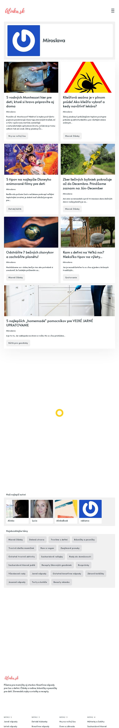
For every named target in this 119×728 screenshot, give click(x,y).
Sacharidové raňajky (52, 556)
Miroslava (10, 111)
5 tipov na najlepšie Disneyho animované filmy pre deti (28, 181)
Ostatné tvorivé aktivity (22, 556)
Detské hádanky (39, 721)
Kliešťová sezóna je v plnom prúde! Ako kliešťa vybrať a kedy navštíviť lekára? (84, 101)
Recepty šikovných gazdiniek (57, 565)
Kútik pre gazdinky (18, 343)
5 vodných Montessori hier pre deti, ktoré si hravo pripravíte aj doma (30, 101)
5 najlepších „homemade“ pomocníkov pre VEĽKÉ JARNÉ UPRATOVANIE (49, 322)
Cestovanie (71, 277)
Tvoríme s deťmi (59, 539)
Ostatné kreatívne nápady (67, 573)
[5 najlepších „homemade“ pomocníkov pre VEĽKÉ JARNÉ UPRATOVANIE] (59, 317)
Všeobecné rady (17, 573)
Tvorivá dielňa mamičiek (21, 548)
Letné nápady (10, 726)
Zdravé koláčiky (96, 573)
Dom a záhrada (67, 726)
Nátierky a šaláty (95, 721)
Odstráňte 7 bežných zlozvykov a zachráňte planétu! (30, 254)
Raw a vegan (47, 548)
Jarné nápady (39, 573)
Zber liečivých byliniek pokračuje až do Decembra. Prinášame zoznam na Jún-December (87, 183)
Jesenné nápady (17, 582)
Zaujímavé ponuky (70, 548)
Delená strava (36, 539)
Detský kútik (15, 208)
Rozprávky (83, 565)
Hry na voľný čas (17, 136)
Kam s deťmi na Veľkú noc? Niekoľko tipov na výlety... (83, 254)
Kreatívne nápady (40, 726)
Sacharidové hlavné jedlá (22, 565)
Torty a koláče (39, 582)
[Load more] (59, 413)
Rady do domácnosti (80, 556)
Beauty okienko (62, 582)
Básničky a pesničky (84, 539)
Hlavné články (72, 136)
